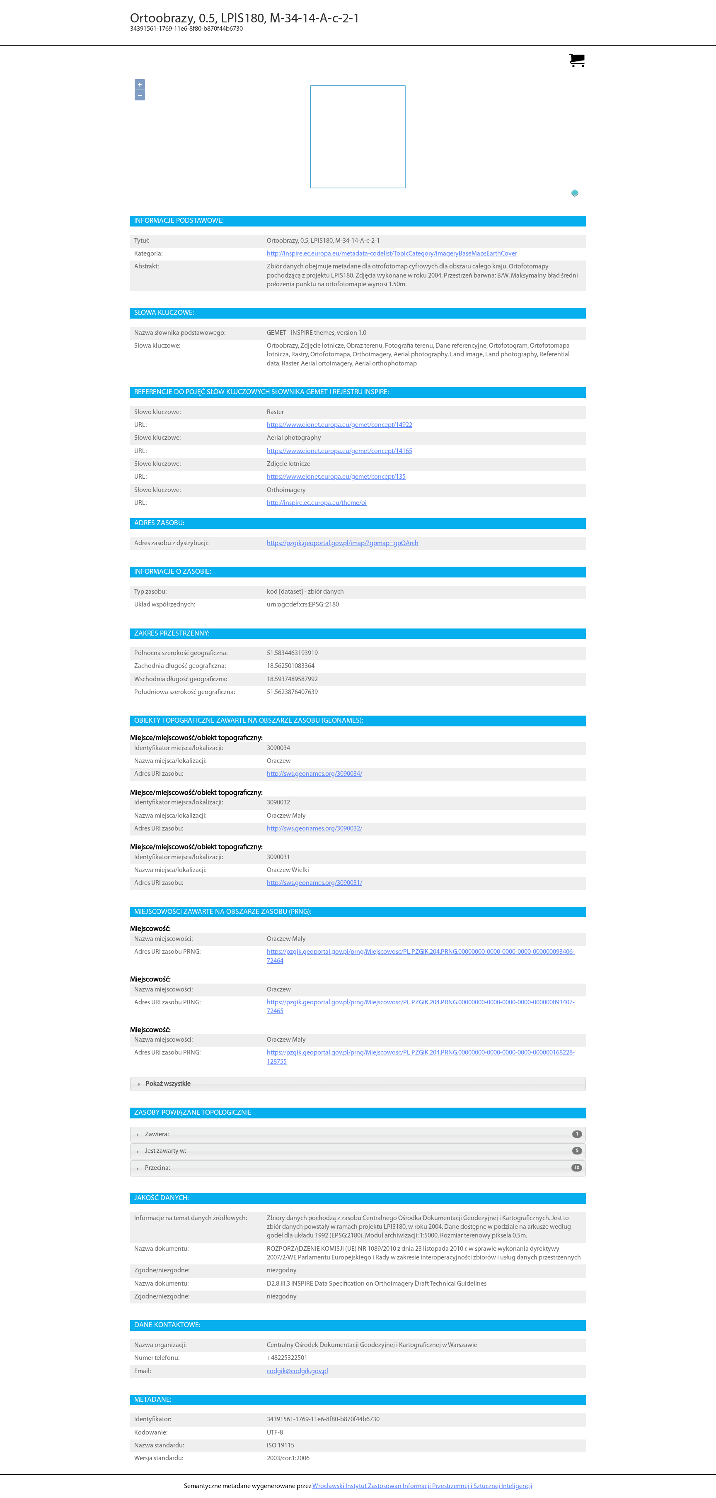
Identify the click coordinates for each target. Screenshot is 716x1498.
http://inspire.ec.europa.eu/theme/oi (317, 503)
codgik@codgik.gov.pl (297, 1371)
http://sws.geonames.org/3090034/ (314, 774)
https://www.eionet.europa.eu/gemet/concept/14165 (339, 451)
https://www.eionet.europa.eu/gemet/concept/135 (336, 477)
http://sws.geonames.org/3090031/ (314, 883)
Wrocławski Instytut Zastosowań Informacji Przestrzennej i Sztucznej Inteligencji (422, 1486)
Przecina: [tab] (362, 1168)
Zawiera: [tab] (361, 1134)
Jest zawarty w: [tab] (361, 1151)
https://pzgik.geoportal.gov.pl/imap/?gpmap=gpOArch (342, 543)
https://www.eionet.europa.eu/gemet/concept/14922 (339, 425)
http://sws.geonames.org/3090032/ (314, 829)
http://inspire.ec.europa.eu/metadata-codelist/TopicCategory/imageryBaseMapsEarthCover (392, 254)
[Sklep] (577, 61)
